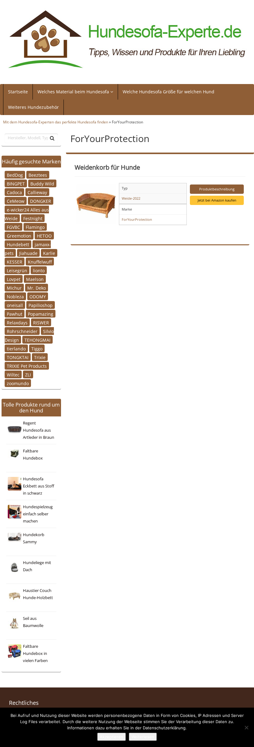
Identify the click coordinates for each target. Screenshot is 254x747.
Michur (14, 288)
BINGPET (16, 183)
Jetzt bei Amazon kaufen (217, 200)
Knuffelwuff (40, 262)
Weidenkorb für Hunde (107, 167)
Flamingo (35, 227)
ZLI (28, 374)
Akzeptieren (111, 736)
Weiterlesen (142, 736)
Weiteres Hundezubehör (33, 107)
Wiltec (13, 374)
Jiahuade (28, 253)
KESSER (14, 262)
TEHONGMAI (37, 340)
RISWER (41, 322)
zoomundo (18, 383)
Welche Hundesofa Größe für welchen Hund (168, 92)
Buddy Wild (42, 183)
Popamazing (40, 314)
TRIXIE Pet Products (27, 366)
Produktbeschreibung (216, 189)
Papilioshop (40, 305)
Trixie (40, 357)
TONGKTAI (17, 357)
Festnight (32, 218)
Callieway (37, 192)
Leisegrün (17, 270)
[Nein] (246, 727)
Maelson (35, 279)
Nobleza (15, 296)
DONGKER (40, 201)
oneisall (15, 305)
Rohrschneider (22, 331)
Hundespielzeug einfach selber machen (38, 514)
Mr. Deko (36, 288)
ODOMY (37, 296)
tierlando (16, 348)
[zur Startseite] (127, 40)
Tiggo (36, 348)
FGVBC (13, 227)
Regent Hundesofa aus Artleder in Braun (38, 430)
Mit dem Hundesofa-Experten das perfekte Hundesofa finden (55, 121)
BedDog (15, 175)
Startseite (18, 92)
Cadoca (14, 192)
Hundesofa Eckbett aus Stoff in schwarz (38, 486)
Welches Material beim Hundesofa (73, 92)
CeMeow (15, 201)
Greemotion (19, 235)
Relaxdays (17, 322)
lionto (39, 270)
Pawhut (14, 314)
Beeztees (37, 175)
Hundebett (18, 244)
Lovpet (13, 279)
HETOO (44, 235)
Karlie (49, 253)
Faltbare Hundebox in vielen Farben (35, 653)
